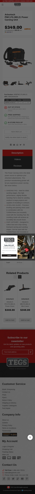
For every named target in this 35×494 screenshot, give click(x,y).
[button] (30, 437)
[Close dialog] (33, 236)
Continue (9, 255)
